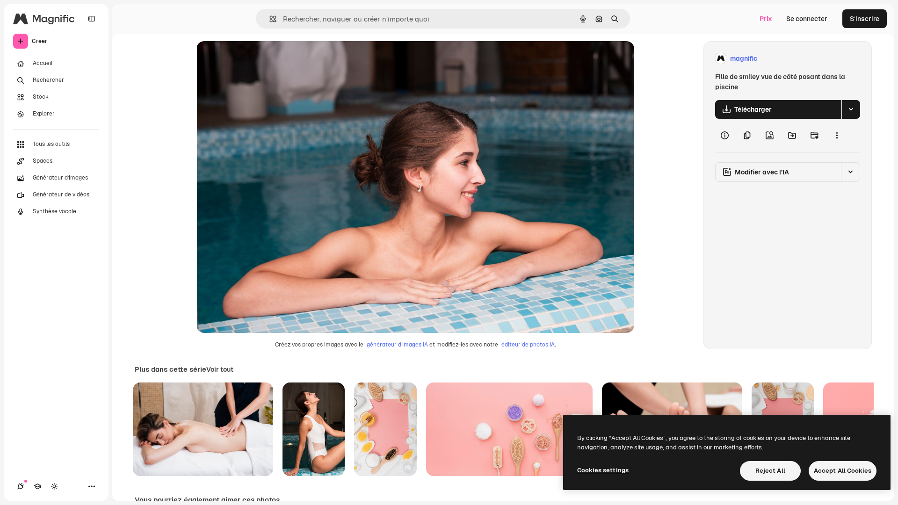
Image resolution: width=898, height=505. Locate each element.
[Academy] (37, 486)
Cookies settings (603, 470)
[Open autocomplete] (269, 18)
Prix (766, 18)
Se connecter (806, 18)
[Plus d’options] (836, 135)
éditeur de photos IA (528, 344)
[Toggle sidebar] (91, 18)
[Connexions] (20, 486)
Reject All (770, 471)
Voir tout (219, 369)
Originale (258, 58)
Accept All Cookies (842, 471)
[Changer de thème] (54, 486)
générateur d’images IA (397, 344)
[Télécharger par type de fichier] (850, 109)
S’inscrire (864, 18)
